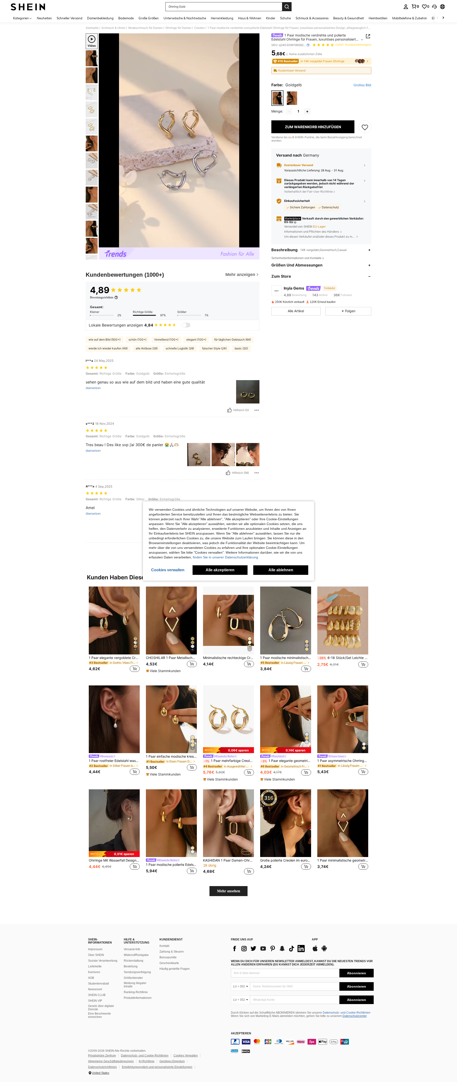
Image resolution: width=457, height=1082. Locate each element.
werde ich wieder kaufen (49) (108, 348)
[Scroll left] (437, 18)
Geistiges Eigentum (172, 1061)
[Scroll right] (443, 18)
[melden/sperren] (256, 410)
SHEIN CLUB (96, 995)
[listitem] (114, 632)
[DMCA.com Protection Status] (246, 1051)
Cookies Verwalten (186, 1055)
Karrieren (94, 972)
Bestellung (131, 966)
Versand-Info (132, 949)
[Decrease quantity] (289, 111)
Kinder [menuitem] (270, 18)
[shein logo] (28, 6)
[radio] (277, 98)
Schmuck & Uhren (113, 28)
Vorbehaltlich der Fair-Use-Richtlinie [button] (308, 192)
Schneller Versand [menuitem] (69, 18)
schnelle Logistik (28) (180, 348)
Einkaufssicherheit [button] (297, 201)
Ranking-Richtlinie (136, 992)
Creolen (199, 28)
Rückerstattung (133, 960)
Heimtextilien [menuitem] (378, 18)
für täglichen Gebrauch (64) (232, 339)
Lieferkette (95, 966)
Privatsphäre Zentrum (102, 1055)
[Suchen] (287, 6)
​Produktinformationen (138, 998)
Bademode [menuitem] (126, 18)
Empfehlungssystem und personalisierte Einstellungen (157, 1067)
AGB (91, 978)
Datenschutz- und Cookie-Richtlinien (346, 1012)
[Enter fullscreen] (254, 243)
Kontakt (164, 946)
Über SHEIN (96, 955)
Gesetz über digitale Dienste (101, 1007)
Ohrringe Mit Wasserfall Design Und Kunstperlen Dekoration (114, 860)
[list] (269, 948)
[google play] (324, 950)
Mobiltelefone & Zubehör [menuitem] (409, 18)
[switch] (186, 325)
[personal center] (406, 7)
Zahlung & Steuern (171, 951)
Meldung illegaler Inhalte (135, 984)
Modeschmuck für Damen (145, 28)
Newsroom (95, 989)
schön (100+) (137, 339)
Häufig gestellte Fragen (174, 968)
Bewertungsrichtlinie (101, 297)
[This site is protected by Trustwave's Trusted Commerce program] (234, 1051)
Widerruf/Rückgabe (136, 955)
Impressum (95, 949)
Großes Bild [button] (362, 85)
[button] (434, 7)
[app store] (315, 950)
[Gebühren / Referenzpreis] (287, 54)
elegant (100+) (196, 339)
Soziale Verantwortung (102, 960)
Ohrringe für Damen (178, 28)
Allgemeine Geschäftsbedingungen (111, 1061)
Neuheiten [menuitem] (44, 18)
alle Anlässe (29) (147, 348)
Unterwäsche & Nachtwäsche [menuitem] (185, 18)
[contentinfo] (302, 1042)
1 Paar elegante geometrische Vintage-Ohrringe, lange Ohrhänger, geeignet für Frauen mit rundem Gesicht (286, 761)
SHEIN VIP (95, 1000)
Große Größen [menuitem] (149, 18)
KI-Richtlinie (146, 1061)
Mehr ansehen (228, 891)
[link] (415, 6)
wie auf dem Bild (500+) (104, 339)
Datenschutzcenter (355, 1016)
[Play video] (179, 140)
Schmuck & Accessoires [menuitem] (312, 18)
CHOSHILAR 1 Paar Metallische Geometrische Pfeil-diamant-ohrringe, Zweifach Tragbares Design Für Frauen (171, 658)
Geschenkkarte (169, 963)
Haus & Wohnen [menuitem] (249, 18)
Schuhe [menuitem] (285, 18)
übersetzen (93, 388)
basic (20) (241, 348)
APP (315, 939)
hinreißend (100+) (166, 339)
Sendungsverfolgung (137, 972)
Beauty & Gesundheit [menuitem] (348, 18)
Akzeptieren (241, 1033)
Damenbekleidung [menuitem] (100, 18)
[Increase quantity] (307, 111)
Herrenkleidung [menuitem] (222, 18)
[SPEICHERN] (364, 127)
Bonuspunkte (168, 957)
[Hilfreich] (229, 410)
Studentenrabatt (98, 983)
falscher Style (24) (214, 348)
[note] (164, 671)
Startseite (92, 28)
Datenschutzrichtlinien (102, 1067)
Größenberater (133, 978)
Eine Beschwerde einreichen (99, 1015)
